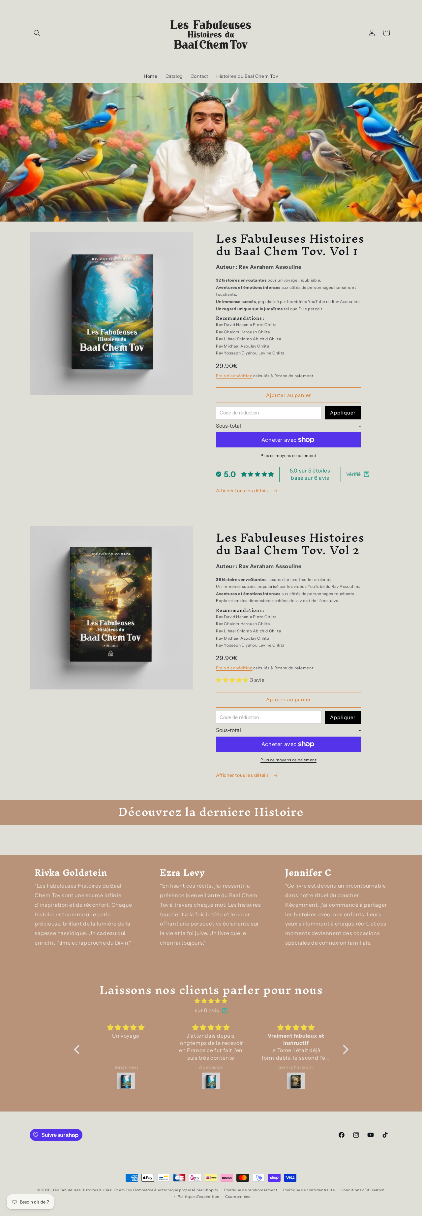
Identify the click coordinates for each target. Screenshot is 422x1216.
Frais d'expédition (234, 375)
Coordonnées (237, 1196)
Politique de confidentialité (309, 1190)
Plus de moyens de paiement (288, 455)
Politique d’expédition (198, 1196)
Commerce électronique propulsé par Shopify (175, 1190)
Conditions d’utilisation (363, 1190)
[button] (37, 33)
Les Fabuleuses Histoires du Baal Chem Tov (93, 1190)
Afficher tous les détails (243, 491)
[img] (211, 1001)
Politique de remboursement (250, 1190)
